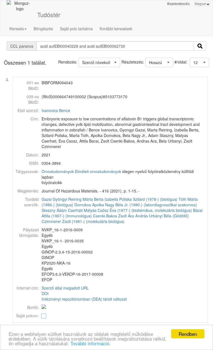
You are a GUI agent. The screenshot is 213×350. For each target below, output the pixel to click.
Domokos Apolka (89, 204)
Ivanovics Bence (56, 110)
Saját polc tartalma (76, 28)
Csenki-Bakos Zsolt (110, 216)
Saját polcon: (27, 315)
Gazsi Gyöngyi (54, 199)
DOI (45, 293)
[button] (199, 62)
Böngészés (43, 28)
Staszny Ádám (54, 210)
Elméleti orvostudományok (98, 171)
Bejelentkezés (178, 4)
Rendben (188, 333)
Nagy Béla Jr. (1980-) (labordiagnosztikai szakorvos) (151, 204)
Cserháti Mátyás (82, 210)
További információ (89, 343)
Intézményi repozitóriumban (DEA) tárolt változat (84, 299)
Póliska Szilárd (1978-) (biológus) (148, 199)
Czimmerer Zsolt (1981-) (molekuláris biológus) (83, 221)
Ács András (138, 216)
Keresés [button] (16, 28)
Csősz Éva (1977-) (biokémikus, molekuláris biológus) (145, 210)
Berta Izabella (106, 199)
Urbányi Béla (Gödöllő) (169, 216)
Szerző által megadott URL (65, 288)
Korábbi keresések (116, 28)
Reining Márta (80, 199)
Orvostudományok (58, 171)
